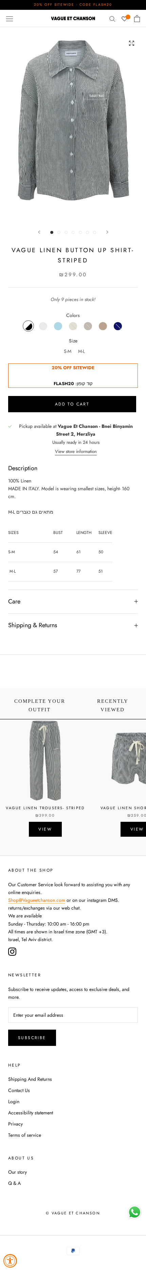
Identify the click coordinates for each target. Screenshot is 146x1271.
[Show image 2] (58, 232)
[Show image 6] (87, 232)
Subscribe (32, 1038)
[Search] (112, 18)
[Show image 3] (66, 232)
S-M (67, 351)
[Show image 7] (94, 232)
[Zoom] (132, 43)
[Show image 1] (51, 232)
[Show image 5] (80, 232)
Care (14, 601)
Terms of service (24, 1135)
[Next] (107, 232)
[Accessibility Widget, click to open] (10, 1261)
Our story (17, 1172)
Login (13, 1101)
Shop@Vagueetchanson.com (36, 900)
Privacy (15, 1123)
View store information (76, 451)
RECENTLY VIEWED (112, 705)
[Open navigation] (9, 18)
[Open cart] (137, 18)
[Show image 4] (73, 232)
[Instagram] (12, 952)
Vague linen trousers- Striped (45, 808)
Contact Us (19, 1090)
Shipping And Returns (30, 1079)
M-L (81, 351)
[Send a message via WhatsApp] (135, 1212)
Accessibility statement (30, 1112)
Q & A (14, 1183)
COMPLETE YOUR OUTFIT (39, 705)
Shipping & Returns (32, 625)
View (45, 829)
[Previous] (39, 232)
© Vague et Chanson (73, 1213)
